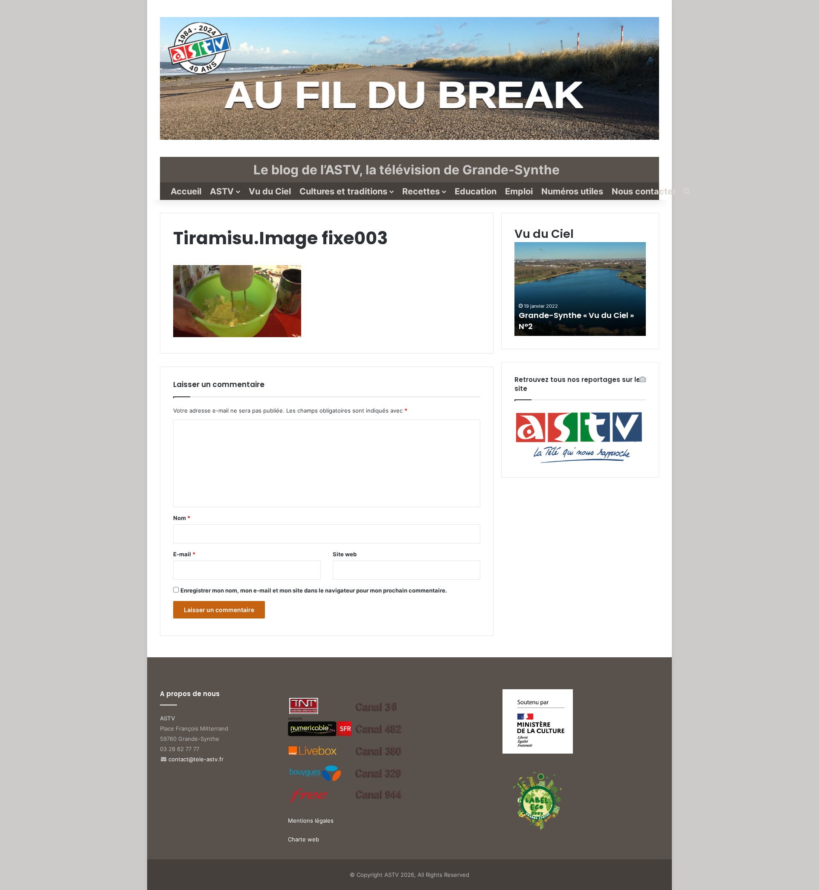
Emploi (519, 191)
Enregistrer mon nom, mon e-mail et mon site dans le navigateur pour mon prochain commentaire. (313, 590)
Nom (181, 517)
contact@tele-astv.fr (196, 759)
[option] (580, 289)
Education (476, 191)
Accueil (186, 191)
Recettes (421, 191)
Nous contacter (644, 191)
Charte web (303, 839)
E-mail (184, 554)
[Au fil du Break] (409, 78)
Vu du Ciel (270, 191)
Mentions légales (311, 820)
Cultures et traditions (343, 191)
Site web (345, 554)
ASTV (222, 191)
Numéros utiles (572, 191)
